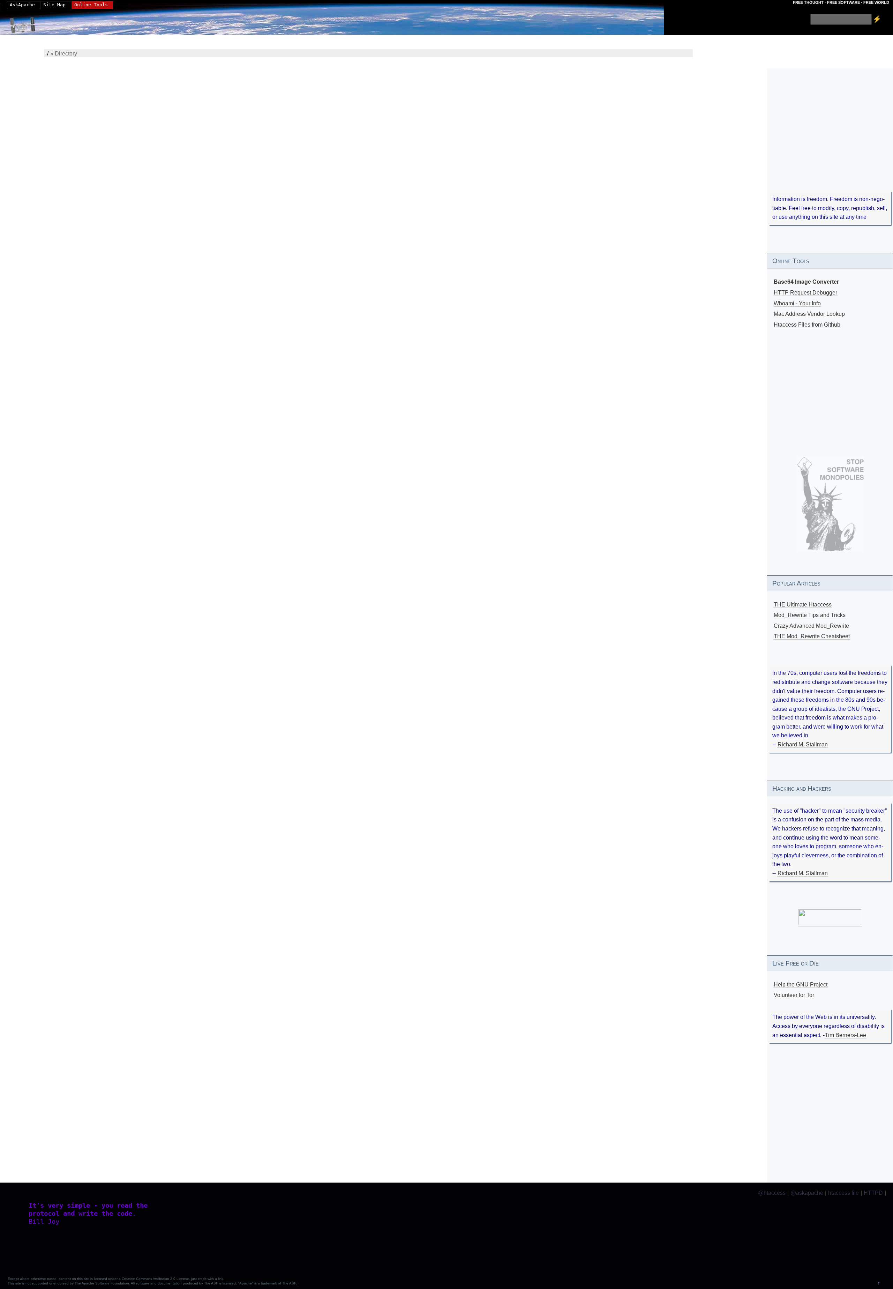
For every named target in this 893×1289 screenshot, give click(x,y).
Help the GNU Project (800, 985)
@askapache (806, 1193)
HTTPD (873, 1193)
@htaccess (772, 1193)
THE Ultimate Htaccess (803, 605)
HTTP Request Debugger (805, 293)
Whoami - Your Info (797, 303)
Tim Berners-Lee (845, 1035)
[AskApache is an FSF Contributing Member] (830, 923)
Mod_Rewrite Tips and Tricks (810, 615)
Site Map (54, 4)
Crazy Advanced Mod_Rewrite (811, 626)
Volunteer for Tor (794, 995)
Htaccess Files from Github (807, 325)
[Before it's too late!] (830, 504)
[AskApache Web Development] (26, 23)
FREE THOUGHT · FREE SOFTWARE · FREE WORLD (841, 2)
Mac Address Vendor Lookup (809, 314)
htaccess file (843, 1193)
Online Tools (91, 4)
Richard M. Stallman (803, 744)
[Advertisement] (830, 139)
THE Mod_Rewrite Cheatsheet (812, 636)
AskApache (22, 4)
